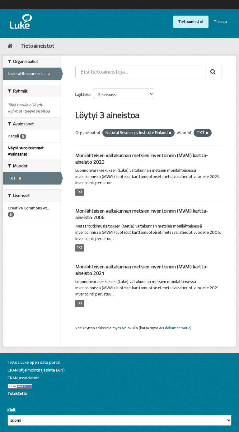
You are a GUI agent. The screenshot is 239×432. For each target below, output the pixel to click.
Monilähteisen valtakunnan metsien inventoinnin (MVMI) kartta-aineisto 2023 (141, 158)
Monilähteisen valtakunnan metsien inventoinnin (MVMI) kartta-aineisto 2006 (141, 214)
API (124, 328)
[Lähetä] (213, 72)
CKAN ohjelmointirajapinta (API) (36, 370)
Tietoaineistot (191, 21)
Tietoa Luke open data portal (33, 362)
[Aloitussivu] (10, 46)
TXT (79, 192)
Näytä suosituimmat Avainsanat (26, 151)
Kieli (11, 410)
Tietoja (220, 21)
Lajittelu (82, 94)
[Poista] (170, 133)
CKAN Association (23, 378)
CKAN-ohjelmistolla (18, 400)
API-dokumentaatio (174, 328)
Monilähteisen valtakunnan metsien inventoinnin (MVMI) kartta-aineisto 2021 (141, 270)
